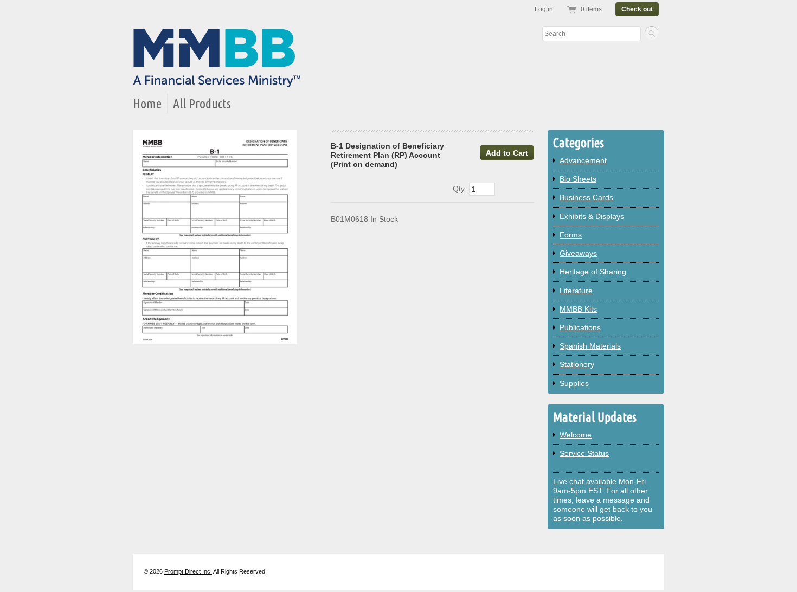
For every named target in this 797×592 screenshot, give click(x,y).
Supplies (574, 383)
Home (147, 103)
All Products (202, 103)
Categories (578, 143)
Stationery (577, 364)
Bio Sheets (578, 179)
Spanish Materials (590, 346)
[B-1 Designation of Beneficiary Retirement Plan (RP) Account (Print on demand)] (215, 237)
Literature (576, 290)
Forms (571, 234)
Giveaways (578, 253)
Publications (580, 327)
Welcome (576, 434)
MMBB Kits (578, 309)
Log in (544, 9)
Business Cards (586, 197)
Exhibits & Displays (592, 216)
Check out (637, 9)
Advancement (583, 160)
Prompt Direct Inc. (188, 571)
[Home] (216, 80)
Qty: (461, 188)
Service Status (584, 453)
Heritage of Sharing (593, 271)
